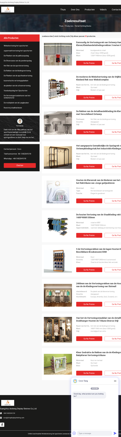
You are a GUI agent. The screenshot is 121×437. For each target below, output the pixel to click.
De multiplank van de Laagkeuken (16, 103)
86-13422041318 (24, 154)
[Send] (115, 433)
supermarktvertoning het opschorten (18, 51)
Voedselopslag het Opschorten (15, 91)
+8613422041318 (19, 159)
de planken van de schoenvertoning (17, 86)
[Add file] (74, 433)
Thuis (61, 26)
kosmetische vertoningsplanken (16, 81)
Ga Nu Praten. (89, 63)
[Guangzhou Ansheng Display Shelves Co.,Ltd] (7, 9)
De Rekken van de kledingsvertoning (17, 71)
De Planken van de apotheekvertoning (18, 76)
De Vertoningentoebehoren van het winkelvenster (17, 97)
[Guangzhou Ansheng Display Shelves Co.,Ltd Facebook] (2, 425)
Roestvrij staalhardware (13, 108)
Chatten (19, 165)
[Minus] (115, 381)
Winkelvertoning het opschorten (16, 46)
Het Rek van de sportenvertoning (16, 66)
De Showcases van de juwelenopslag (18, 61)
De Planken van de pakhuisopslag (16, 56)
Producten (69, 26)
